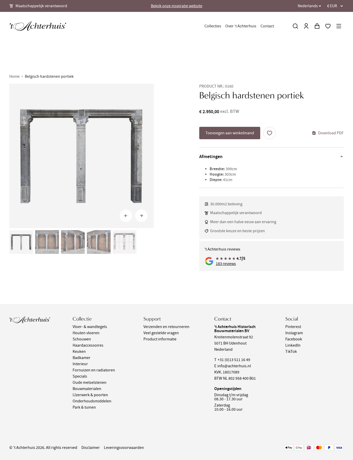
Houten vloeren (86, 333)
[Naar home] (37, 26)
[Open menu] (339, 26)
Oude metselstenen (89, 382)
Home (14, 76)
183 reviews (226, 264)
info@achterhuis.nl (234, 366)
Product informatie (160, 339)
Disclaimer (90, 447)
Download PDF (331, 133)
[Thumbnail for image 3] (73, 242)
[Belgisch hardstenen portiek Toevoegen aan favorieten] (269, 133)
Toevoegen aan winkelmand (229, 133)
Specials (80, 376)
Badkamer (81, 357)
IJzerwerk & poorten (90, 394)
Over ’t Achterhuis (240, 26)
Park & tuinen (84, 407)
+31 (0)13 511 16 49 (234, 360)
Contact (267, 26)
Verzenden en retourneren (166, 326)
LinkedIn (293, 345)
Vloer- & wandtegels (90, 326)
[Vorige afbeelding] (126, 215)
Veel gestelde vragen (161, 333)
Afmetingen (210, 156)
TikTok (291, 351)
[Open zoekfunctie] (295, 26)
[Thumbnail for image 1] (21, 242)
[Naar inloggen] (306, 26)
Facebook (293, 339)
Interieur (80, 364)
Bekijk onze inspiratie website (176, 6)
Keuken (79, 351)
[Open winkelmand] (317, 26)
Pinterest (293, 326)
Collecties (212, 26)
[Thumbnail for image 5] (124, 242)
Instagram (294, 333)
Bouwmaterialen (87, 388)
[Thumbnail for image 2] (47, 242)
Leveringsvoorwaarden (124, 447)
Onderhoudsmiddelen (92, 401)
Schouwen (82, 339)
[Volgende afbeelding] (141, 215)
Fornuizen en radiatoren (94, 370)
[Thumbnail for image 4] (99, 242)
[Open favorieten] (328, 26)
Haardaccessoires (88, 345)
